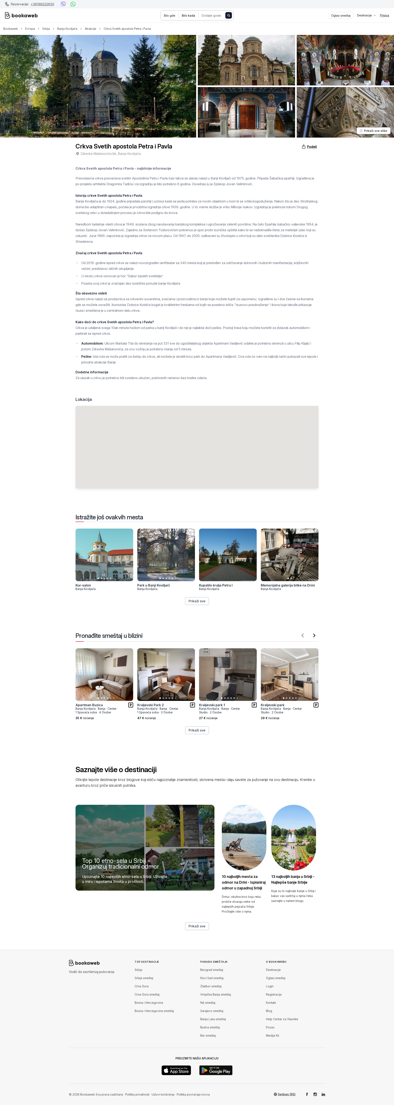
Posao (270, 1027)
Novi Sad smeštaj (211, 978)
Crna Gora (142, 986)
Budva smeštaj (210, 1027)
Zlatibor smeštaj (210, 986)
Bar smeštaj (208, 1035)
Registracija (274, 994)
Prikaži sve (197, 601)
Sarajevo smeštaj (211, 1011)
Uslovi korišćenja (163, 1094)
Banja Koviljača (67, 28)
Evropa (30, 28)
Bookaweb (10, 28)
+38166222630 (42, 4)
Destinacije (273, 970)
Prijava (384, 15)
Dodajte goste (211, 15)
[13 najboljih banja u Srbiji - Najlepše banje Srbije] (293, 837)
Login (270, 986)
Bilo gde (169, 15)
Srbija (46, 28)
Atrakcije (90, 28)
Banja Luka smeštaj (213, 1019)
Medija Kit (272, 1035)
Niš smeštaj (207, 1002)
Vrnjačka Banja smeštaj (215, 994)
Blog (269, 1011)
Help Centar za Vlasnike (282, 1019)
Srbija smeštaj (144, 978)
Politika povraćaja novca (193, 1094)
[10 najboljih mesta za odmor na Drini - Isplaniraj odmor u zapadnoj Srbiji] (244, 837)
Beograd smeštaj (211, 970)
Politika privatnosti (137, 1094)
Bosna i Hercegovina (149, 1002)
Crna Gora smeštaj (147, 994)
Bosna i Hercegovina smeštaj (154, 1011)
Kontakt (271, 1002)
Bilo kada (188, 15)
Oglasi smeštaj (275, 978)
